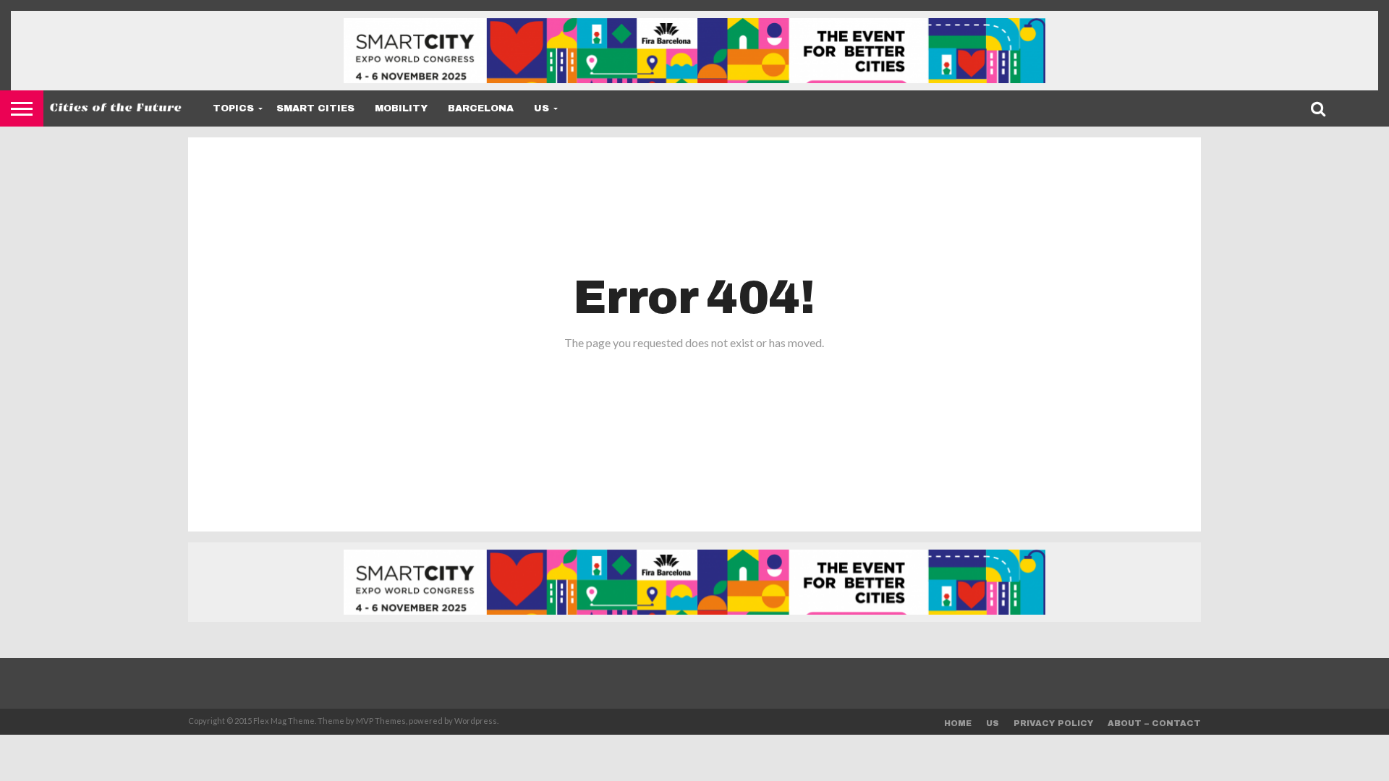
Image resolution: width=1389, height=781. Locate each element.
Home (958, 723)
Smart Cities (315, 108)
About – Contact (1154, 723)
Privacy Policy (1053, 723)
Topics (233, 108)
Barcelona (481, 108)
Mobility (401, 108)
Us (541, 108)
